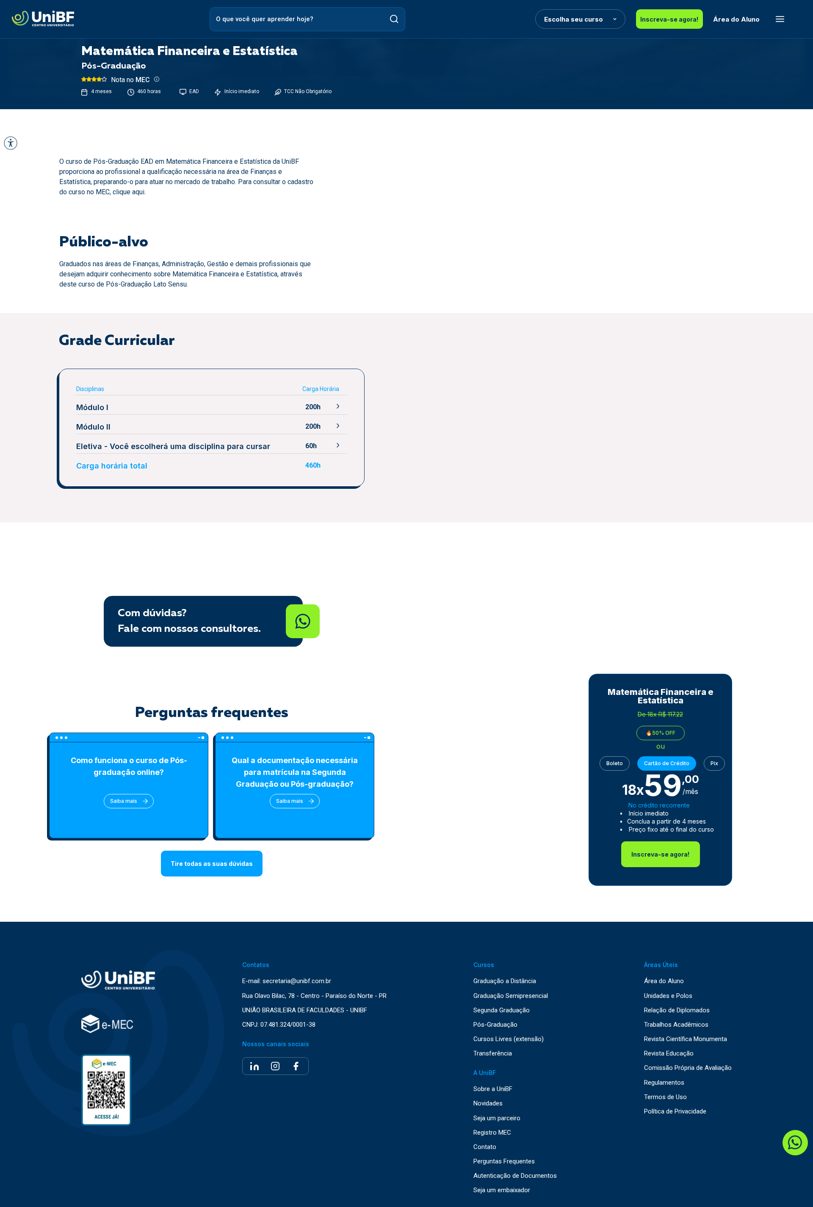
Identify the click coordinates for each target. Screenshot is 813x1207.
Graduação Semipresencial (510, 996)
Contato (484, 1147)
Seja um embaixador (501, 1190)
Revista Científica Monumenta (685, 1039)
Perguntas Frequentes (504, 1161)
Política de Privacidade (675, 1111)
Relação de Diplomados (677, 1010)
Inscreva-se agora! (669, 19)
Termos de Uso (665, 1097)
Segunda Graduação (501, 1010)
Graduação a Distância (504, 981)
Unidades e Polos (668, 996)
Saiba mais (123, 801)
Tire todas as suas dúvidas (212, 863)
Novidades (488, 1103)
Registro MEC (492, 1133)
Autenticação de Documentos (515, 1176)
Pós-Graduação (495, 1025)
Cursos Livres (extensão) (508, 1039)
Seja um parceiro (496, 1118)
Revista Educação (669, 1053)
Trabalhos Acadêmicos (676, 1025)
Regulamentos (664, 1083)
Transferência (492, 1053)
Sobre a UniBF (492, 1089)
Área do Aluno (736, 19)
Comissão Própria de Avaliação (688, 1068)
